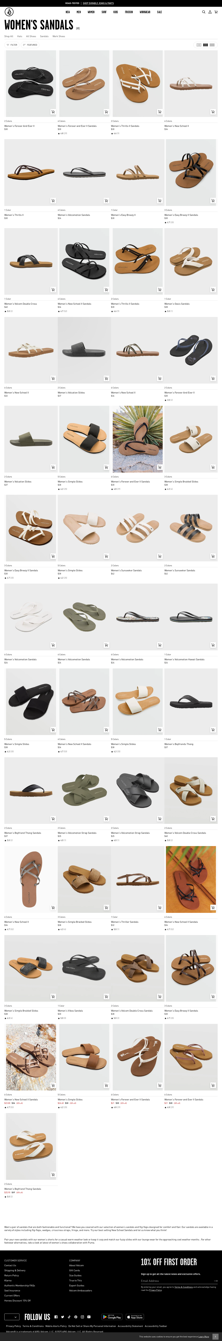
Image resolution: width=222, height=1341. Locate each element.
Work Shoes (59, 36)
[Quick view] (53, 111)
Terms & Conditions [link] (33, 1325)
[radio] (8, 117)
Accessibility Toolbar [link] (156, 1325)
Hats (19, 36)
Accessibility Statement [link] (130, 1325)
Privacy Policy (155, 1290)
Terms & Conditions (183, 1287)
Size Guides (75, 1275)
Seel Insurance (12, 1290)
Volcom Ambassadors (80, 1290)
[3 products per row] (199, 44)
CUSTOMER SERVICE (15, 1260)
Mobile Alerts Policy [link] (56, 1325)
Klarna (7, 1280)
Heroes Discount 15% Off (17, 1300)
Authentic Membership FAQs (19, 1285)
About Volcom (76, 1265)
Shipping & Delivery (14, 1270)
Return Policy (11, 1275)
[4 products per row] (205, 44)
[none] (31, 117)
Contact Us (10, 1265)
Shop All (8, 36)
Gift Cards (74, 1270)
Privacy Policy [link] (13, 1325)
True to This (75, 1280)
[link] (56, 1316)
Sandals (44, 36)
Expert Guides (76, 1285)
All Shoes (31, 36)
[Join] (213, 1280)
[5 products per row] (212, 44)
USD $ (10, 1316)
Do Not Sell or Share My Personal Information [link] (92, 1325)
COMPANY (74, 1260)
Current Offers (12, 1295)
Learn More (203, 1336)
